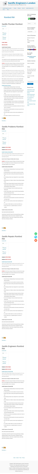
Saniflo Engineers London (21, 3)
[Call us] (35, 237)
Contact (17, 457)
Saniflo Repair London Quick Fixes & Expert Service (31, 91)
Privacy (23, 457)
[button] (11, 8)
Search (30, 83)
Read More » (4, 120)
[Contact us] (35, 240)
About (14, 457)
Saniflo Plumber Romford (12, 24)
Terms (20, 457)
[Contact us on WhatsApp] (35, 233)
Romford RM (4, 26)
